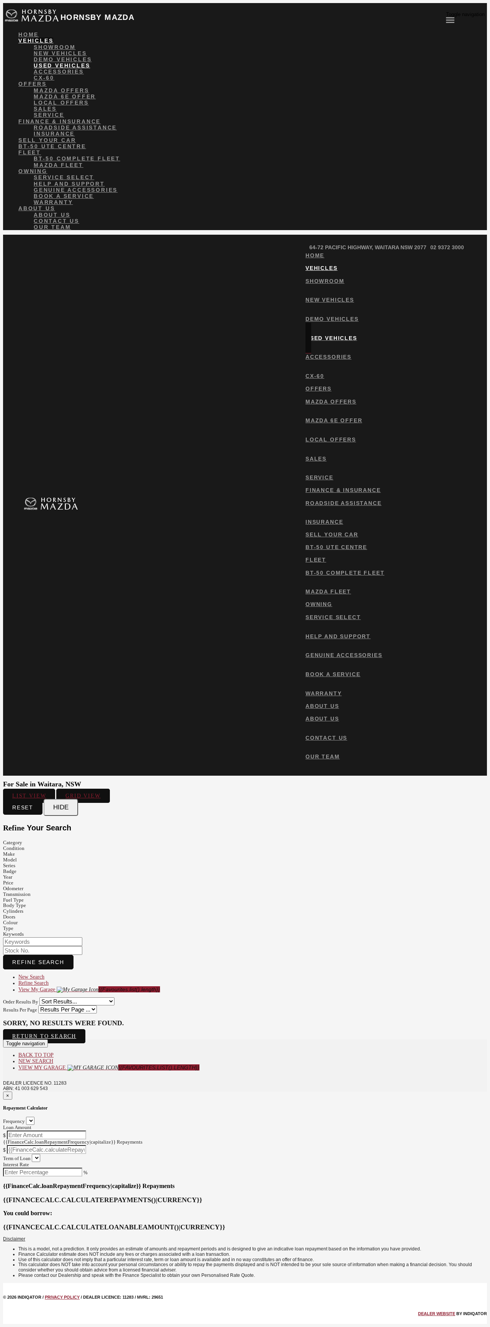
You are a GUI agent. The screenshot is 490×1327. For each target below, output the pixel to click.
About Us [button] (36, 208)
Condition (13, 848)
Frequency (14, 1121)
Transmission (17, 894)
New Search (31, 977)
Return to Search (44, 1036)
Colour (10, 922)
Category (12, 842)
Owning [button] (32, 171)
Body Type (14, 905)
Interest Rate (16, 1164)
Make (9, 854)
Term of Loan (17, 1158)
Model (10, 860)
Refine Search (38, 962)
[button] (245, 1239)
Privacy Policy (62, 1297)
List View (29, 796)
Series (9, 865)
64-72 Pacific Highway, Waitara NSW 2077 (367, 247)
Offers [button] (32, 84)
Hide (61, 807)
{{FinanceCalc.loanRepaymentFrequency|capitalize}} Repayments (72, 1142)
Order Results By (20, 1002)
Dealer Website (436, 1313)
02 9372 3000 (447, 247)
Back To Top (36, 1055)
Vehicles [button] (35, 41)
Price (8, 883)
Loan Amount (17, 1127)
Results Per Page (20, 1010)
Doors (9, 917)
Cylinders (13, 911)
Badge (9, 871)
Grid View (82, 796)
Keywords (13, 934)
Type (8, 928)
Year (7, 877)
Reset (22, 807)
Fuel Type (13, 900)
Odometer (13, 888)
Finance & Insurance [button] (59, 121)
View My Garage (89, 989)
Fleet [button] (29, 152)
